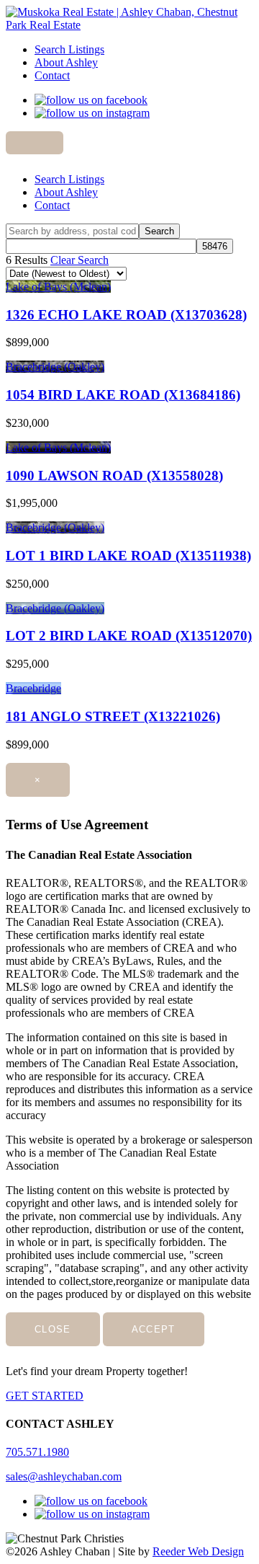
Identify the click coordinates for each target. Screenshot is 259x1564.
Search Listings (69, 49)
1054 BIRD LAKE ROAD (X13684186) (123, 394)
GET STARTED (44, 1396)
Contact (52, 75)
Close (53, 1329)
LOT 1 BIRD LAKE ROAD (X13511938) (128, 555)
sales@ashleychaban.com (64, 1476)
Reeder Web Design (198, 1551)
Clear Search (79, 260)
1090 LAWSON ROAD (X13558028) (114, 475)
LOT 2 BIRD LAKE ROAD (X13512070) (129, 635)
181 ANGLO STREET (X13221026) (113, 716)
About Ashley (66, 62)
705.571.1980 (37, 1452)
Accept (154, 1329)
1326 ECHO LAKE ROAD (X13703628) (126, 314)
